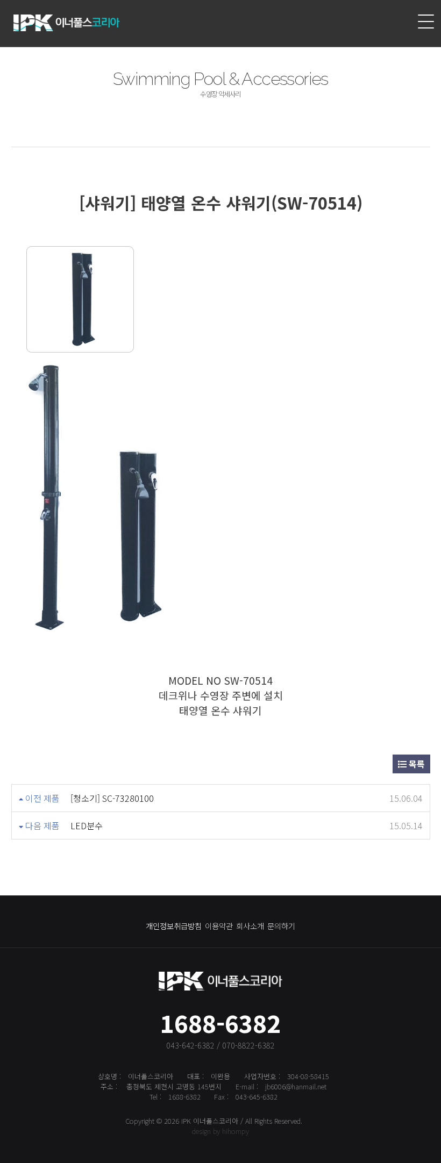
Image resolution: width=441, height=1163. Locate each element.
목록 (416, 763)
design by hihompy (220, 1131)
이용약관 (219, 925)
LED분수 (86, 825)
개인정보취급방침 (174, 925)
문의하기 (281, 925)
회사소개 (250, 925)
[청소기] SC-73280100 (112, 798)
